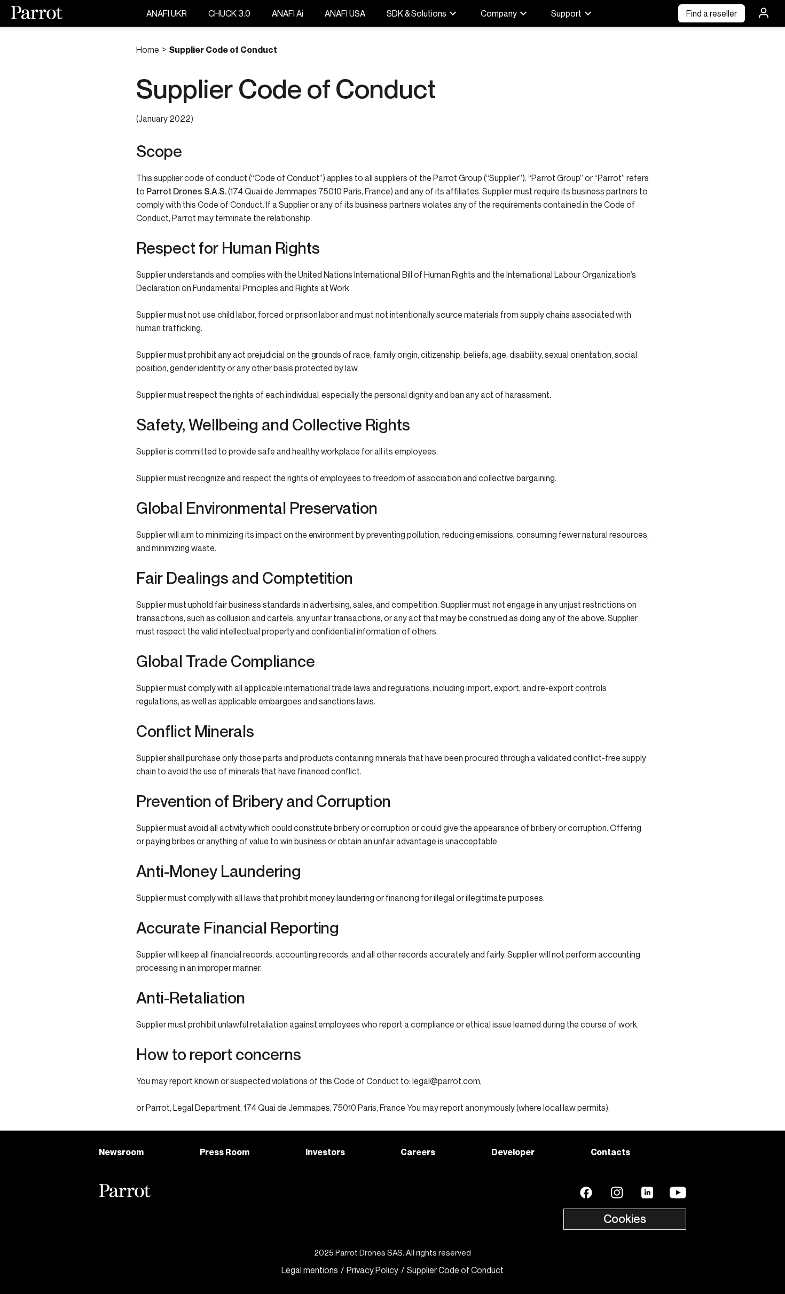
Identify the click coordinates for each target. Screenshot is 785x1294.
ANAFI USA (345, 13)
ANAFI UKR (166, 13)
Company (499, 13)
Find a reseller (711, 13)
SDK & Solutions (416, 13)
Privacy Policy (372, 1270)
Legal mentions (309, 1270)
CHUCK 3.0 (229, 13)
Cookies (624, 1219)
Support (566, 13)
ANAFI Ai (287, 13)
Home (147, 49)
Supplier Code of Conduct (455, 1270)
